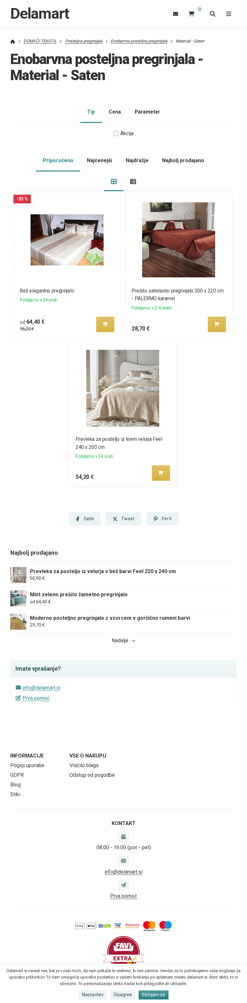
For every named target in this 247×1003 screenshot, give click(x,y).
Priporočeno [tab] (58, 160)
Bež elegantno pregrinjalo (47, 291)
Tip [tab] (91, 112)
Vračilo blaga (83, 765)
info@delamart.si (41, 688)
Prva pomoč (36, 698)
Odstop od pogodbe (92, 775)
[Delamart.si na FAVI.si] (123, 952)
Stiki (15, 794)
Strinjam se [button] (153, 994)
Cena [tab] (115, 112)
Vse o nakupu (87, 756)
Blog (15, 785)
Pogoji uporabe (27, 765)
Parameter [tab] (147, 112)
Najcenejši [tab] (99, 160)
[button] (105, 324)
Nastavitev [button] (93, 994)
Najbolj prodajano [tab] (183, 160)
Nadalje (120, 640)
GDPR (17, 775)
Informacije (27, 756)
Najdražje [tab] (137, 160)
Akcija (126, 133)
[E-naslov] (175, 14)
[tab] (114, 181)
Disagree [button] (123, 994)
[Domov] (12, 41)
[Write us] (123, 884)
